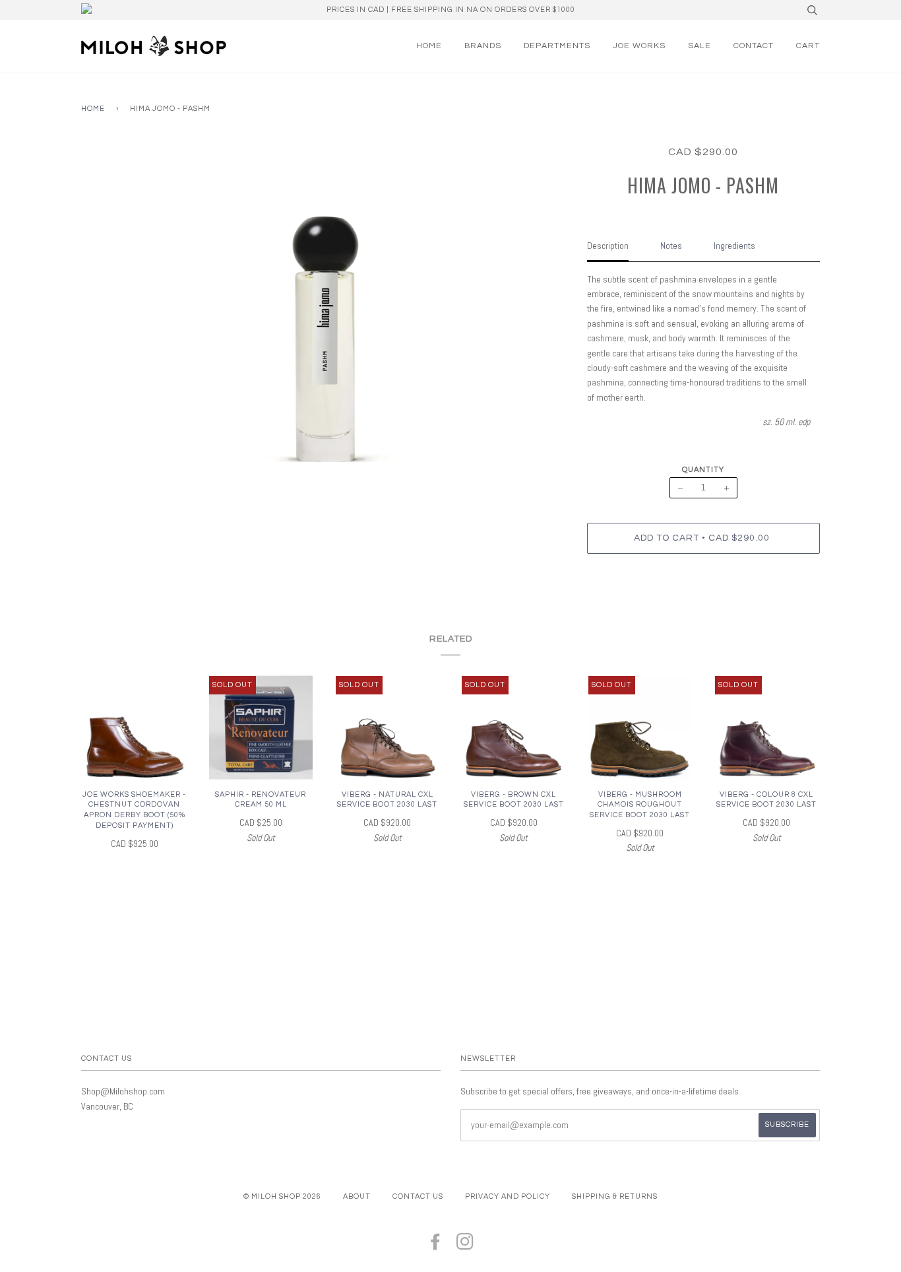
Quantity (703, 469)
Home (429, 46)
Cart (808, 46)
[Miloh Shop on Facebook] (436, 1246)
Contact (753, 46)
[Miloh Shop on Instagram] (465, 1246)
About (357, 1196)
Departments (557, 46)
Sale (699, 46)
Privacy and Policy (507, 1196)
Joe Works (639, 46)
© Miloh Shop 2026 (282, 1196)
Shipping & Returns (615, 1196)
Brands (482, 46)
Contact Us (417, 1196)
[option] (324, 310)
